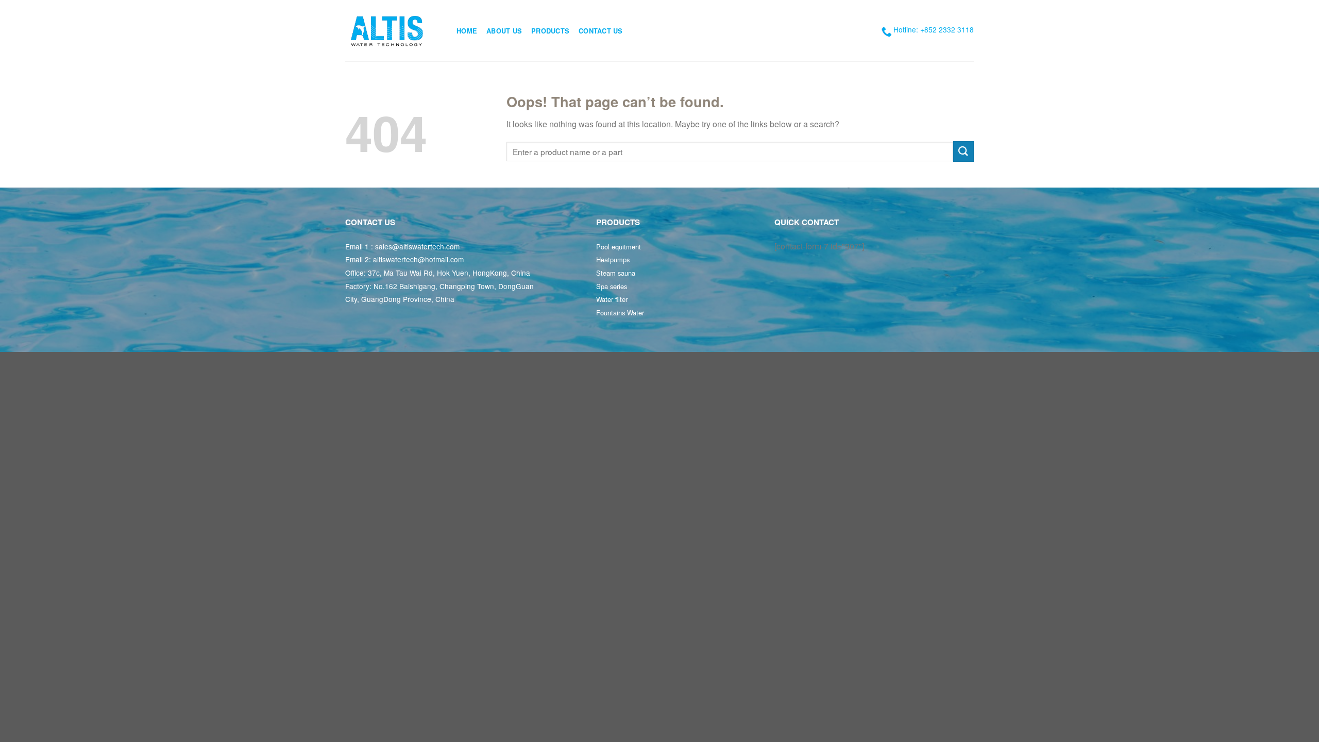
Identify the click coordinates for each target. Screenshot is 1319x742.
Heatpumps (613, 259)
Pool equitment (618, 246)
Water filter (612, 299)
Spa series (611, 286)
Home (466, 31)
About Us (504, 31)
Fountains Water (620, 312)
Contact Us (601, 31)
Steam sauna (615, 273)
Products (550, 31)
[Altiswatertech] (393, 30)
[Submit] (963, 151)
